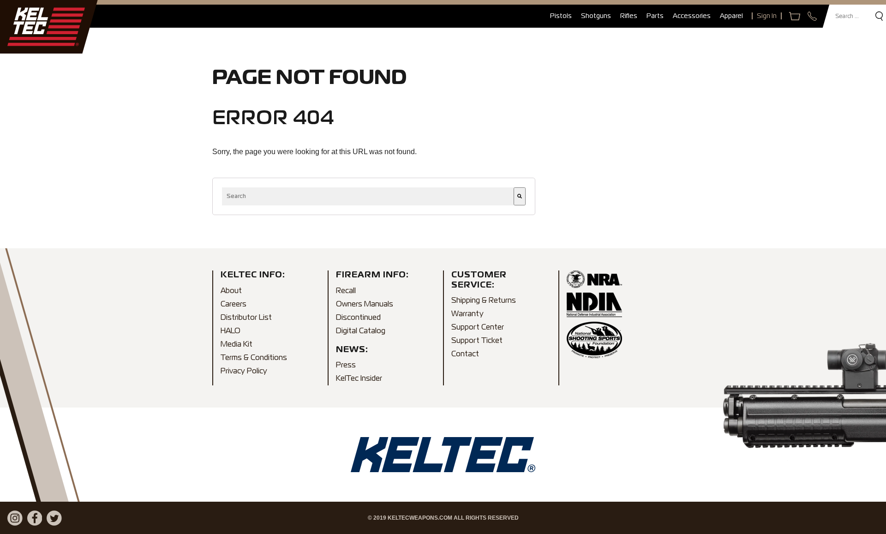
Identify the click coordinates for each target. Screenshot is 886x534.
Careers (233, 304)
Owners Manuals (364, 304)
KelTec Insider (359, 379)
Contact (465, 354)
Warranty (467, 314)
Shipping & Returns (483, 301)
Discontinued (358, 318)
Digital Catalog (360, 331)
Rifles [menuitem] (628, 16)
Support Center (477, 327)
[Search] (520, 196)
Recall (346, 291)
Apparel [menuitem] (731, 16)
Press (346, 365)
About (231, 291)
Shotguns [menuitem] (596, 16)
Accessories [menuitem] (692, 16)
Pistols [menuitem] (561, 16)
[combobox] (368, 196)
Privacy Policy (244, 371)
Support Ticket (477, 341)
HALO (230, 331)
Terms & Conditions (254, 358)
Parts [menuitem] (655, 16)
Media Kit (236, 345)
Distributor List (246, 318)
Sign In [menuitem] (767, 16)
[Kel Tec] (46, 27)
